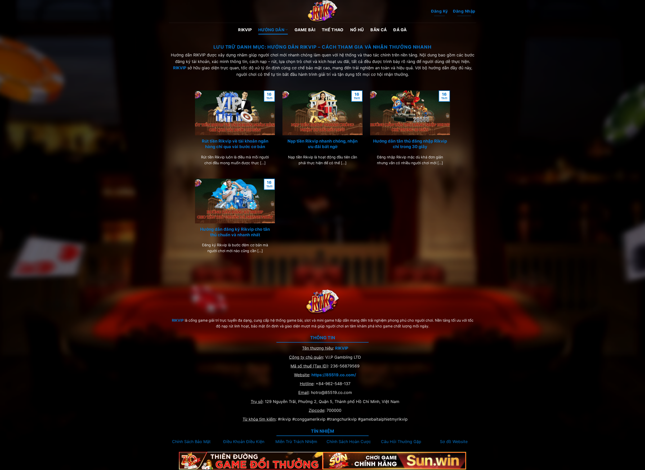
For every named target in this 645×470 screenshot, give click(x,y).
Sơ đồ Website (454, 441)
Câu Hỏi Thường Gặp (401, 441)
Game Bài (305, 29)
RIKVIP (245, 29)
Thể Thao (333, 29)
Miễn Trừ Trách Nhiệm (296, 441)
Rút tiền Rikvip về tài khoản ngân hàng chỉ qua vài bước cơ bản (235, 144)
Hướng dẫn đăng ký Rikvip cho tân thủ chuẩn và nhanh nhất (235, 232)
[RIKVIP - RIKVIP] (322, 11)
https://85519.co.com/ (333, 374)
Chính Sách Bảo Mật (191, 441)
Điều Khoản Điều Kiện (243, 441)
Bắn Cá (378, 29)
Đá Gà (400, 29)
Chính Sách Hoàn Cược (349, 441)
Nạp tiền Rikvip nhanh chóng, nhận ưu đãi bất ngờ (322, 144)
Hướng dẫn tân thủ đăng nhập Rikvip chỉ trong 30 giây (410, 144)
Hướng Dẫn (271, 29)
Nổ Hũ (357, 29)
